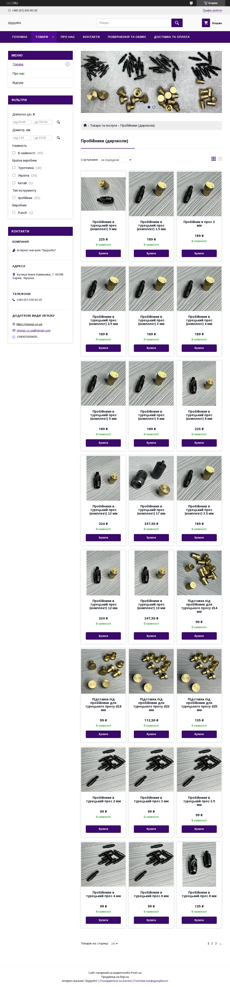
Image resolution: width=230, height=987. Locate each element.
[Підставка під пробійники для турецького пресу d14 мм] (199, 572)
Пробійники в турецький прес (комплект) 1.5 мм (151, 225)
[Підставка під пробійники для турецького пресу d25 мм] (199, 671)
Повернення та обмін (127, 37)
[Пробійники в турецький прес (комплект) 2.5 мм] (103, 288)
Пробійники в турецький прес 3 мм (151, 799)
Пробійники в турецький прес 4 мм (103, 894)
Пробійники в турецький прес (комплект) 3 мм (151, 320)
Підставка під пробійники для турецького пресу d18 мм (103, 704)
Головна (19, 37)
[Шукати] (177, 23)
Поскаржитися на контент (116, 981)
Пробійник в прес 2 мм (199, 223)
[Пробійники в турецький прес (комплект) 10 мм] (151, 572)
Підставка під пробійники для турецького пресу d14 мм (199, 606)
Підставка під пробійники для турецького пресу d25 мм (199, 704)
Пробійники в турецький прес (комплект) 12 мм (103, 604)
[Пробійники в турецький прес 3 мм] (151, 769)
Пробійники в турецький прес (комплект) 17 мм (151, 509)
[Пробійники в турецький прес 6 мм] (151, 864)
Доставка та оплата (172, 37)
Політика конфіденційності (151, 981)
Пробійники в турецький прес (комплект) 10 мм (151, 604)
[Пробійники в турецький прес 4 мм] (103, 864)
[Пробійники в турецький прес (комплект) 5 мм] (103, 383)
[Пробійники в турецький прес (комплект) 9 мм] (103, 193)
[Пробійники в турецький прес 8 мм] (199, 864)
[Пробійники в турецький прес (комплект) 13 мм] (103, 478)
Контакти (91, 37)
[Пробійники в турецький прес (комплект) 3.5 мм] (199, 478)
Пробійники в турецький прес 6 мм (151, 894)
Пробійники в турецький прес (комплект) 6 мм (151, 415)
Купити (103, 253)
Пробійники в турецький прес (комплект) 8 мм (199, 415)
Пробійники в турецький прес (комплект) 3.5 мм (199, 509)
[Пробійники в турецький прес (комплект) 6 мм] (151, 383)
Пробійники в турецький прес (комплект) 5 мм (103, 415)
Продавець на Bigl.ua (115, 976)
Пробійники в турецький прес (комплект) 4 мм (199, 320)
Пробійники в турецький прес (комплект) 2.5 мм (103, 320)
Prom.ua (136, 972)
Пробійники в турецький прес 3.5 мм (199, 801)
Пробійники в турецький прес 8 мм (199, 894)
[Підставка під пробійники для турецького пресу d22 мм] (151, 671)
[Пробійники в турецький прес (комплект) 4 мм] (199, 288)
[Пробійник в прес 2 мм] (199, 193)
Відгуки (18, 82)
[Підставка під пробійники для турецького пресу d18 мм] (103, 671)
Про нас (68, 37)
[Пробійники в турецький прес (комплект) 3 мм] (151, 288)
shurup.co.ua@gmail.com (34, 330)
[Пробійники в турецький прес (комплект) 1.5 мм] (151, 193)
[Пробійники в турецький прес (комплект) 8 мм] (199, 383)
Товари (41, 37)
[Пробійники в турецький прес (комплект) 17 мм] (151, 478)
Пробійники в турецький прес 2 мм (103, 799)
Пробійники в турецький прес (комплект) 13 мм (103, 509)
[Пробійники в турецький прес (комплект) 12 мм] (103, 572)
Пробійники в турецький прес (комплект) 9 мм (103, 225)
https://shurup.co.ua (29, 324)
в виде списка (220, 160)
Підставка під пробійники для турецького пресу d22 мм (151, 704)
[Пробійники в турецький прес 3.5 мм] (199, 769)
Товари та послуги (103, 125)
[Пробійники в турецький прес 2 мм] (103, 769)
